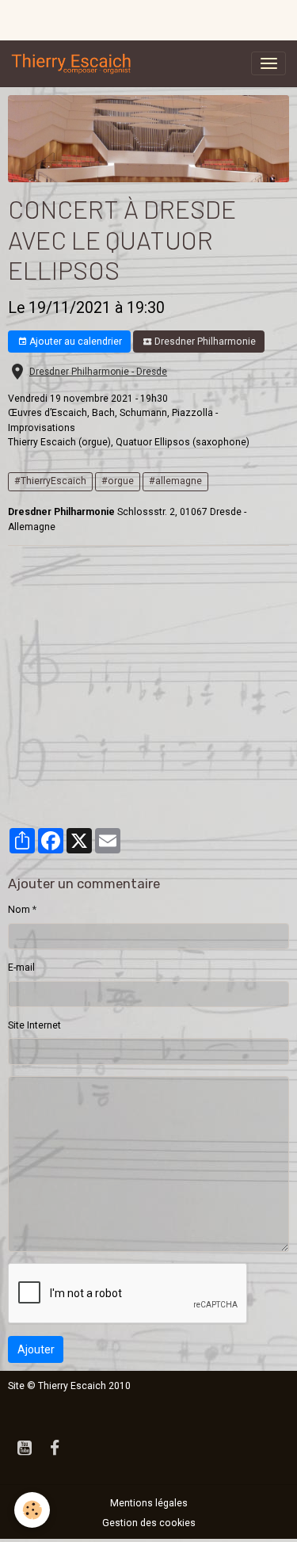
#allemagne (175, 481)
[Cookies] (32, 1510)
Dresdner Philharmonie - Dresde (98, 371)
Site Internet (34, 1025)
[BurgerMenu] (268, 63)
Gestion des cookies (149, 1523)
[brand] (74, 63)
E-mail (21, 967)
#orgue (117, 481)
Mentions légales (149, 1503)
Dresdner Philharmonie (204, 341)
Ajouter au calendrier (74, 341)
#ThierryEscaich (50, 481)
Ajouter (36, 1349)
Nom (19, 909)
